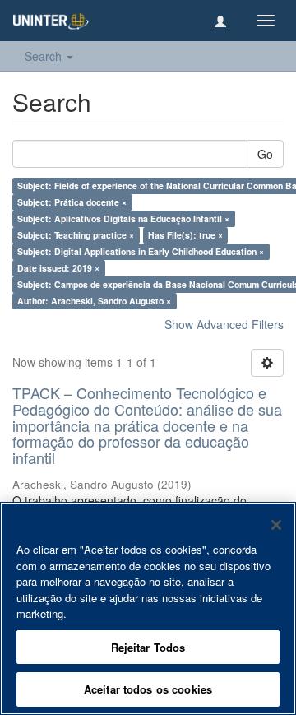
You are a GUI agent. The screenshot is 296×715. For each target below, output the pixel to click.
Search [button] (45, 56)
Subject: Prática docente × (72, 202)
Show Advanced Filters (224, 324)
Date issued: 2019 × (58, 268)
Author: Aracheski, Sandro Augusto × (94, 301)
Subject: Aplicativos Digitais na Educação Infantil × (123, 218)
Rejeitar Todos (148, 647)
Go (265, 154)
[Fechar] (276, 525)
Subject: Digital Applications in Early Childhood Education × (140, 251)
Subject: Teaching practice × (75, 235)
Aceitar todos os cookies (148, 689)
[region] (148, 608)
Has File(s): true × (185, 235)
